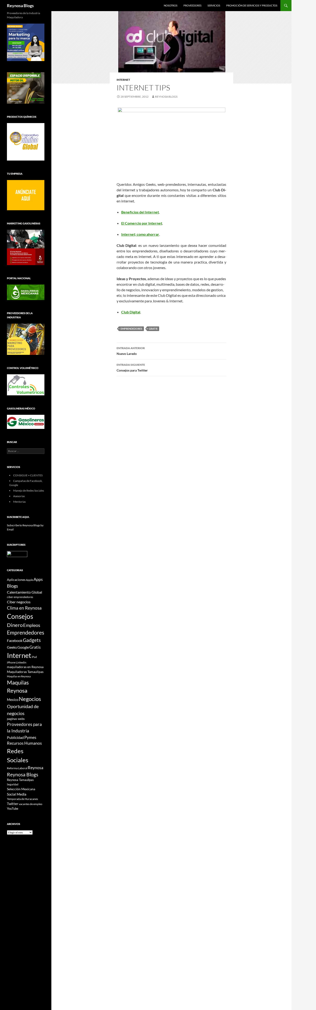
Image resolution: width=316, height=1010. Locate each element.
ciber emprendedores (20, 597)
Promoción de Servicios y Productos (251, 5)
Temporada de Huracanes (22, 799)
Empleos (31, 625)
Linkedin (21, 662)
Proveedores (192, 5)
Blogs (12, 586)
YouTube (12, 808)
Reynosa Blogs (20, 5)
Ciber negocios (19, 602)
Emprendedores (131, 328)
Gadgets (32, 640)
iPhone (11, 662)
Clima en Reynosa (24, 607)
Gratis (153, 328)
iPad (34, 656)
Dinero (15, 625)
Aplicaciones (16, 580)
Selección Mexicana (21, 789)
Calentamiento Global (24, 592)
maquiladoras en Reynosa (25, 667)
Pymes (30, 737)
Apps (38, 579)
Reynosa (35, 767)
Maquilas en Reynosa (19, 676)
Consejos (20, 616)
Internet (123, 79)
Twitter (12, 804)
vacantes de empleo (30, 804)
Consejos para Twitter (132, 367)
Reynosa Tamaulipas (20, 780)
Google (23, 647)
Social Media (16, 794)
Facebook (14, 640)
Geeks (12, 647)
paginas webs (16, 719)
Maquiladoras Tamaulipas (25, 672)
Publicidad (15, 737)
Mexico (12, 699)
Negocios (30, 699)
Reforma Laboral (17, 768)
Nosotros (170, 5)
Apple (29, 579)
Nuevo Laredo (131, 351)
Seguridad (12, 784)
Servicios (214, 5)
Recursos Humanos (24, 743)
